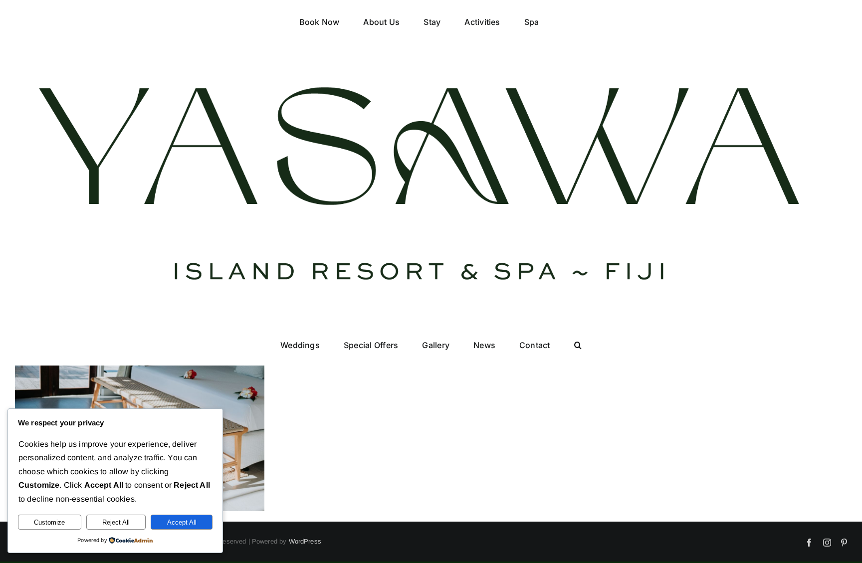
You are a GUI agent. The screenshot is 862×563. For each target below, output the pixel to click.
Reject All (116, 522)
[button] (543, 348)
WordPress (305, 541)
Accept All (182, 522)
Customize (49, 522)
